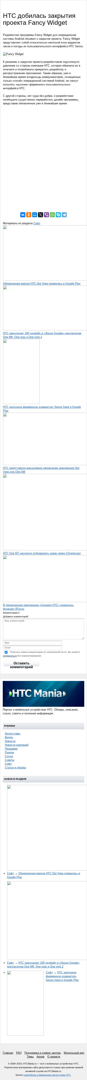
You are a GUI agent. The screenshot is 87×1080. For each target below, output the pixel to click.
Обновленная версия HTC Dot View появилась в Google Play (41, 283)
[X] (40, 214)
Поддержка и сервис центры (42, 1052)
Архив (40, 1056)
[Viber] (46, 214)
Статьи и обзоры (15, 767)
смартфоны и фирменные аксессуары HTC (47, 1075)
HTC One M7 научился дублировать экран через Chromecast (42, 553)
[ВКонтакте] (22, 214)
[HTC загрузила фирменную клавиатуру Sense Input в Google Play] (21, 403)
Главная (8, 1052)
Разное (9, 752)
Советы (9, 760)
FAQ (19, 1052)
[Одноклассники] (28, 214)
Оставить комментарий (21, 664)
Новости (10, 741)
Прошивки (11, 748)
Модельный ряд (74, 1052)
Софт (36, 223)
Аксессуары (12, 733)
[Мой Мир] (34, 214)
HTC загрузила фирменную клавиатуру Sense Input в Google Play (62, 976)
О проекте (53, 1056)
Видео (9, 737)
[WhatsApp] (52, 214)
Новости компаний (16, 744)
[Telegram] (64, 214)
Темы (30, 1056)
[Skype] (58, 214)
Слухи (9, 756)
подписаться (10, 656)
